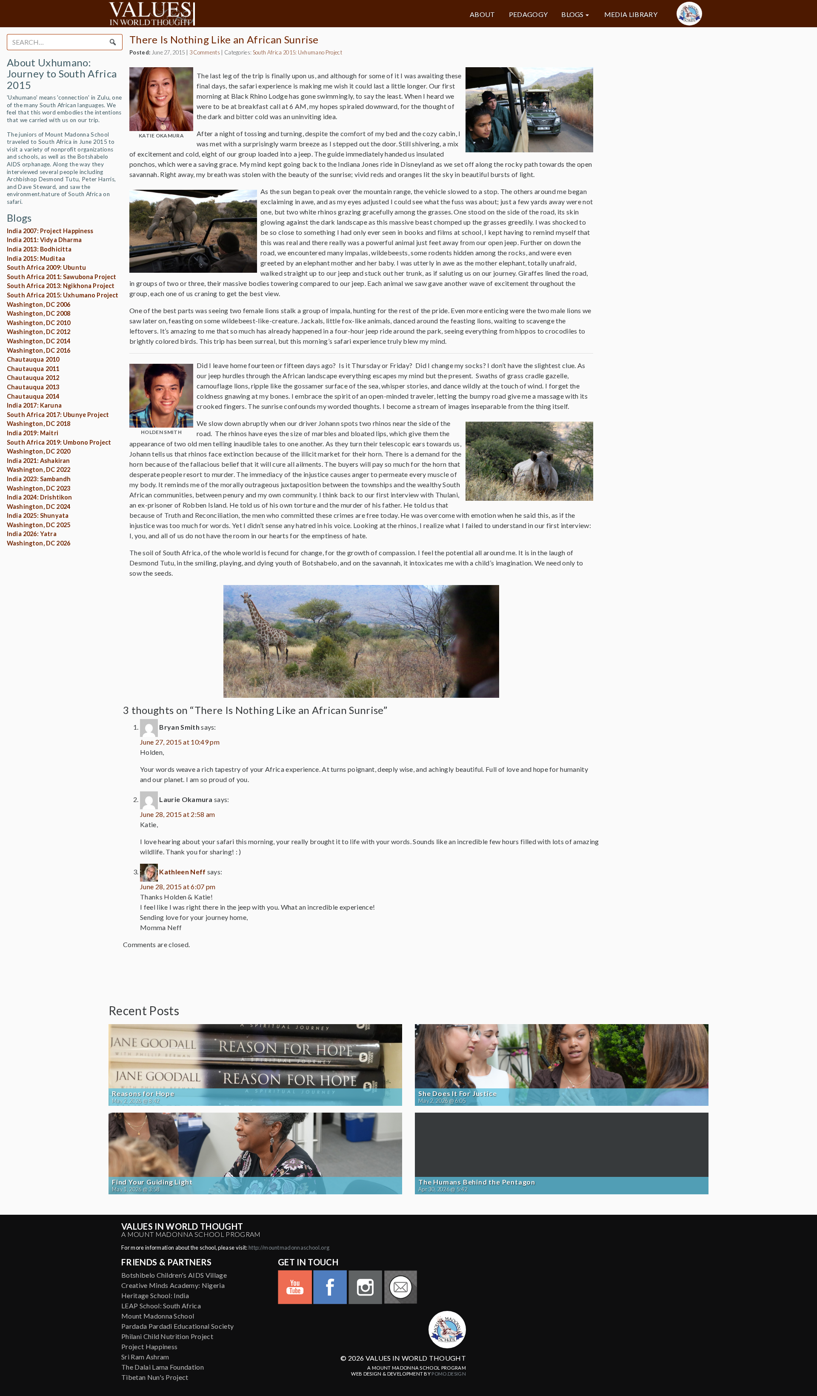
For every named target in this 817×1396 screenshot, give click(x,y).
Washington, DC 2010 (38, 322)
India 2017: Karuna (34, 405)
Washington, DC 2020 (38, 451)
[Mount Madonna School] (689, 14)
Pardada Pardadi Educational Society (177, 1326)
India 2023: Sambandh (39, 478)
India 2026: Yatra (32, 533)
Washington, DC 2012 (38, 331)
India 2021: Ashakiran (38, 460)
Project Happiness (149, 1346)
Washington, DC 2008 (38, 313)
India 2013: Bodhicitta (39, 249)
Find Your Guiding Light (152, 1182)
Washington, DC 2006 (38, 304)
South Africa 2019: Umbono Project (59, 442)
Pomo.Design (448, 1373)
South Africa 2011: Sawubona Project (62, 276)
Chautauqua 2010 (33, 359)
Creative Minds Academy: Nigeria (173, 1285)
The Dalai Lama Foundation (162, 1367)
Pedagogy (528, 14)
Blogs (572, 14)
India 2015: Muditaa (36, 258)
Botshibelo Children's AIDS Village (174, 1275)
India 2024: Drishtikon (39, 497)
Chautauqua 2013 (33, 387)
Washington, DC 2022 (38, 469)
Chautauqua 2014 (33, 396)
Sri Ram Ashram (145, 1357)
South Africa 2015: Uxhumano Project (63, 295)
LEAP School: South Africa (161, 1306)
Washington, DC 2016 (38, 350)
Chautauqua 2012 (33, 377)
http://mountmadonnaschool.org (289, 1247)
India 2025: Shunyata (38, 515)
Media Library (630, 14)
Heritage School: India (155, 1295)
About (482, 14)
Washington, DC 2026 (38, 543)
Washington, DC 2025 (38, 524)
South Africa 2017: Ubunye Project (58, 414)
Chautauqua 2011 (33, 368)
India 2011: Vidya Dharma (44, 239)
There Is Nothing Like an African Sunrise (224, 39)
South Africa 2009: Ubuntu (46, 267)
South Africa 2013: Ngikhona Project (61, 285)
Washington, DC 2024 (38, 506)
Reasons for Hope (143, 1093)
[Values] (204, 14)
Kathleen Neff (182, 872)
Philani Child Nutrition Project (167, 1336)
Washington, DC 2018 (38, 423)
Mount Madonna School (157, 1316)
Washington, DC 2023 (38, 488)
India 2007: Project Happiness (50, 230)
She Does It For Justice (457, 1093)
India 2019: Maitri (32, 433)
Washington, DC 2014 (38, 341)
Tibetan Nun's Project (155, 1377)
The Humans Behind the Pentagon (476, 1182)
